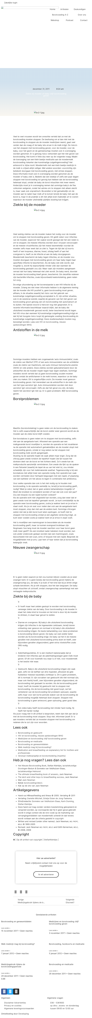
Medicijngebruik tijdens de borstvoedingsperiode (13, 965)
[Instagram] (26, 892)
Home (52, 9)
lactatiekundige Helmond (29, 771)
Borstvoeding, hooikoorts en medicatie (66, 944)
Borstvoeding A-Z (60, 15)
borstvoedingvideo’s (33, 783)
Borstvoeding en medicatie (30, 741)
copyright (59, 818)
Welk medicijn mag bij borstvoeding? (34, 747)
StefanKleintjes (50, 839)
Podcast (69, 20)
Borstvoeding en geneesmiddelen (33, 744)
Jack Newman (28, 780)
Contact (83, 20)
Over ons (82, 15)
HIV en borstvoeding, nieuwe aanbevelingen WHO (40, 735)
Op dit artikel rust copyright (29, 839)
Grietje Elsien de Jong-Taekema (57, 798)
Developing (23, 1013)
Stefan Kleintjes (25, 804)
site (29, 785)
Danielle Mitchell (34, 798)
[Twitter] (21, 892)
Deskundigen (80, 9)
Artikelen (64, 9)
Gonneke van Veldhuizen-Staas (46, 801)
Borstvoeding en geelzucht (30, 733)
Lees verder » (5, 928)
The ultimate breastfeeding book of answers (38, 774)
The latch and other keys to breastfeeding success (41, 777)
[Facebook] (15, 892)
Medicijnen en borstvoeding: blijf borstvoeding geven (42, 738)
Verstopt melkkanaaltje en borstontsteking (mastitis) (42, 756)
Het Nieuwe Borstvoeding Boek (32, 765)
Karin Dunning (67, 801)
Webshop (55, 20)
